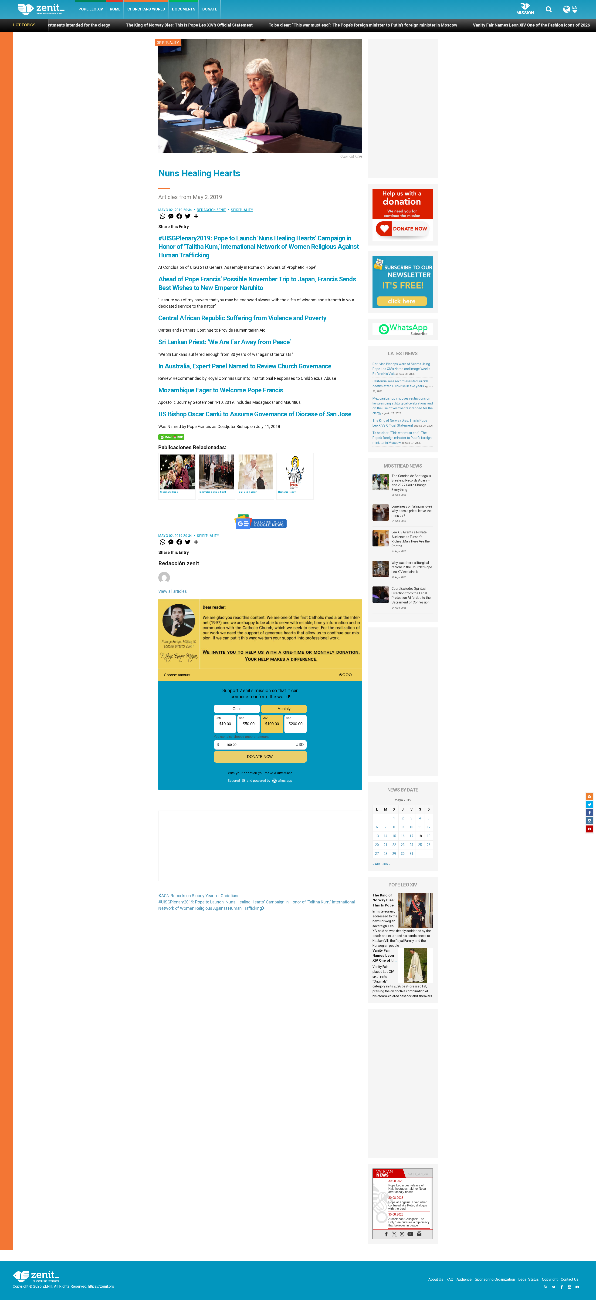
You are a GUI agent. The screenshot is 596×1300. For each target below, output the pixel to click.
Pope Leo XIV (90, 9)
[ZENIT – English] (46, 9)
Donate (209, 9)
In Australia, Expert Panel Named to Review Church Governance (244, 366)
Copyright (550, 1279)
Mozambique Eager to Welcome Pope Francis (220, 390)
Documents (183, 9)
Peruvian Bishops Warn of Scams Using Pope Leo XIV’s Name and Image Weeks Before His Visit (401, 369)
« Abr (376, 864)
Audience (464, 1279)
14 (385, 836)
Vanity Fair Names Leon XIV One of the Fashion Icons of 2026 (384, 25)
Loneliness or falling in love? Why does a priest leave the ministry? (412, 511)
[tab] (388, 1173)
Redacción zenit (211, 210)
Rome (115, 9)
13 (377, 836)
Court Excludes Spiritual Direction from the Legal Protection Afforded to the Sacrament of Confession (411, 595)
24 (411, 845)
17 (411, 836)
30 (403, 853)
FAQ (450, 1279)
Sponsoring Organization (495, 1279)
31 (411, 853)
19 (428, 836)
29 (394, 853)
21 (385, 845)
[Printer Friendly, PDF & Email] (171, 437)
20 (377, 845)
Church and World (146, 9)
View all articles (172, 591)
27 (377, 853)
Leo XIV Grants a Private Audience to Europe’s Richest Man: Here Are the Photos (411, 539)
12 (428, 827)
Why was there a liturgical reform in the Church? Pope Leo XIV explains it (412, 567)
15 (394, 836)
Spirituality (168, 42)
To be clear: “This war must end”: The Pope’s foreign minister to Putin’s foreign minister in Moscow (216, 25)
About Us (435, 1279)
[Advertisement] (260, 850)
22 (394, 845)
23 (403, 845)
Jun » (386, 864)
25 (420, 845)
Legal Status (528, 1279)
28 (385, 853)
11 (420, 827)
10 (411, 827)
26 (428, 845)
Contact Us (570, 1279)
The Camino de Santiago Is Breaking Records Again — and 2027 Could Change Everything (411, 483)
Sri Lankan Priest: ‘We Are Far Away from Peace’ (224, 342)
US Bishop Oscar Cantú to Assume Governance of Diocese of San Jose (254, 414)
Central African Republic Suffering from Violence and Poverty (242, 318)
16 (403, 836)
